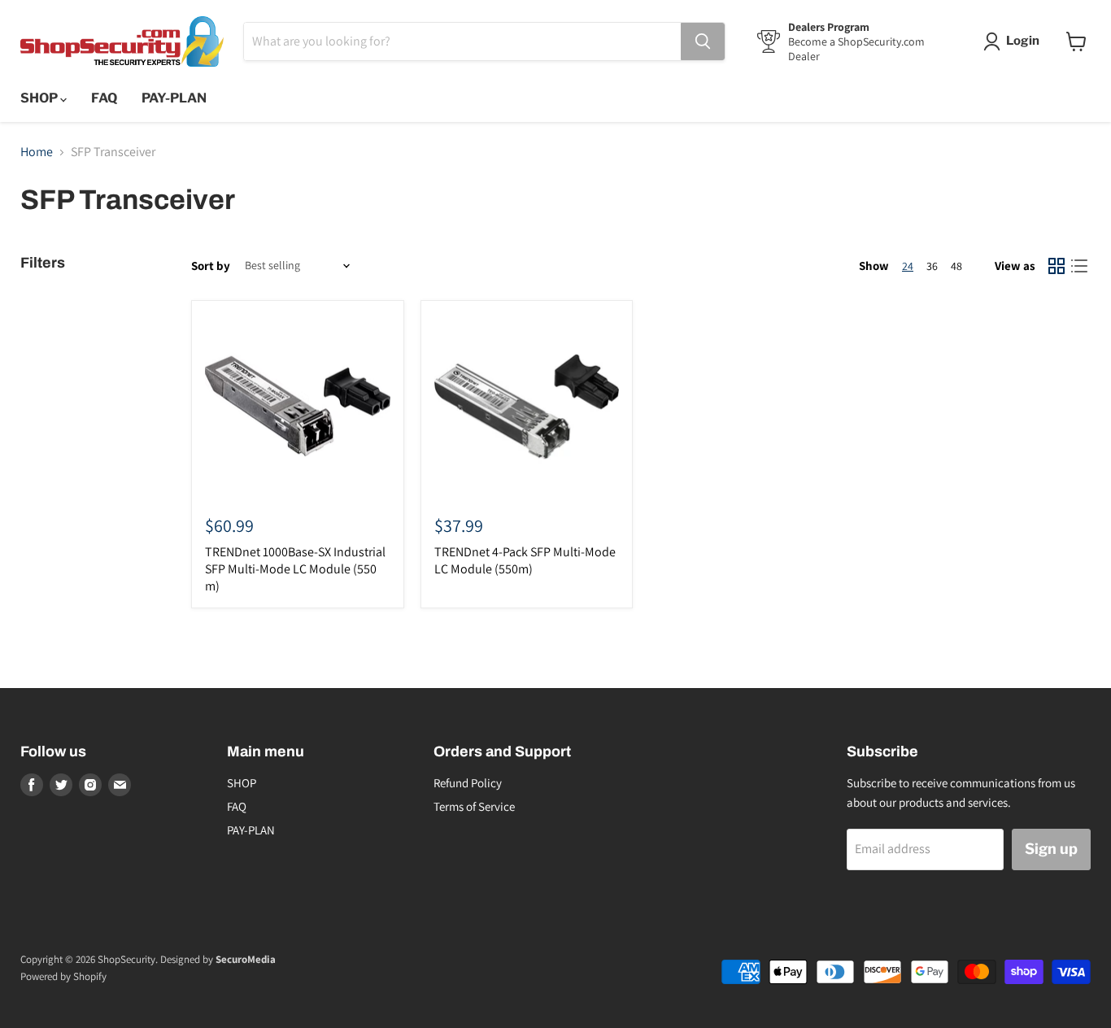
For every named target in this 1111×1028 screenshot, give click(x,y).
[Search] (703, 41)
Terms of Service (474, 806)
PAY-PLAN (174, 98)
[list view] (1079, 266)
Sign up (1051, 848)
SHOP (40, 98)
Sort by (210, 265)
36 (932, 266)
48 (956, 266)
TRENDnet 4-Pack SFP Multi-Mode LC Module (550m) (525, 560)
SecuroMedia (246, 959)
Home (36, 152)
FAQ (104, 98)
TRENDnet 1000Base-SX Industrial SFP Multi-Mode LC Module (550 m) (295, 569)
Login (1022, 40)
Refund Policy (468, 783)
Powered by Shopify (63, 976)
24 (907, 266)
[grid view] (1056, 266)
